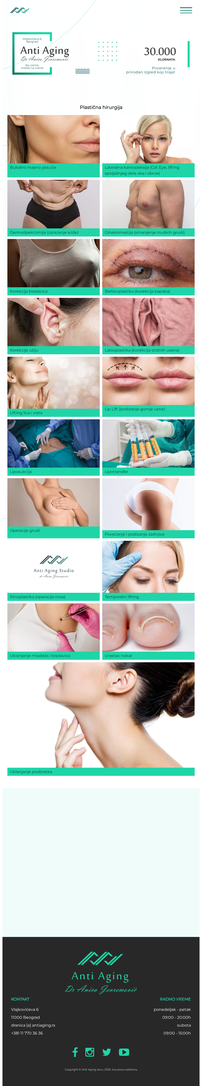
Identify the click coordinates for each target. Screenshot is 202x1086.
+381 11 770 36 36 (27, 1033)
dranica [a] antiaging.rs (33, 1025)
